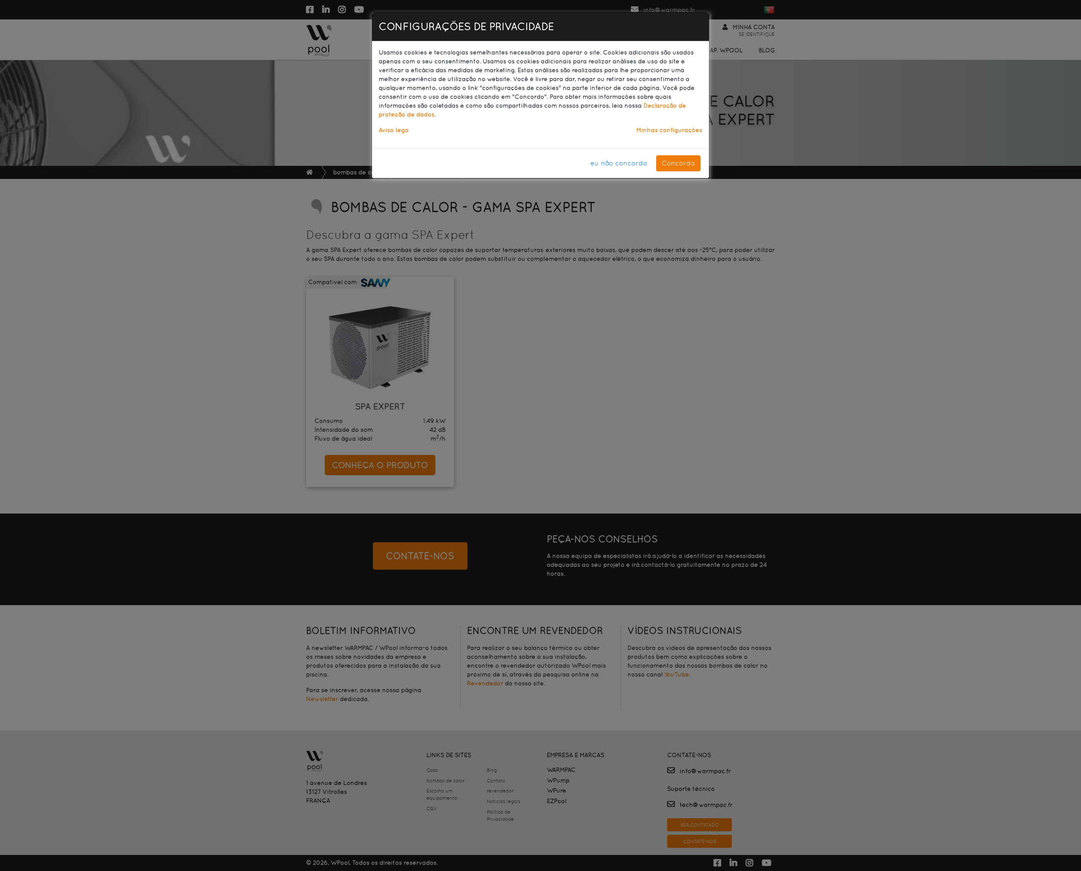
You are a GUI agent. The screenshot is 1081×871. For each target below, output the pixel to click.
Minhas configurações (669, 130)
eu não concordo (618, 163)
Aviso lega (394, 130)
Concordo (678, 163)
